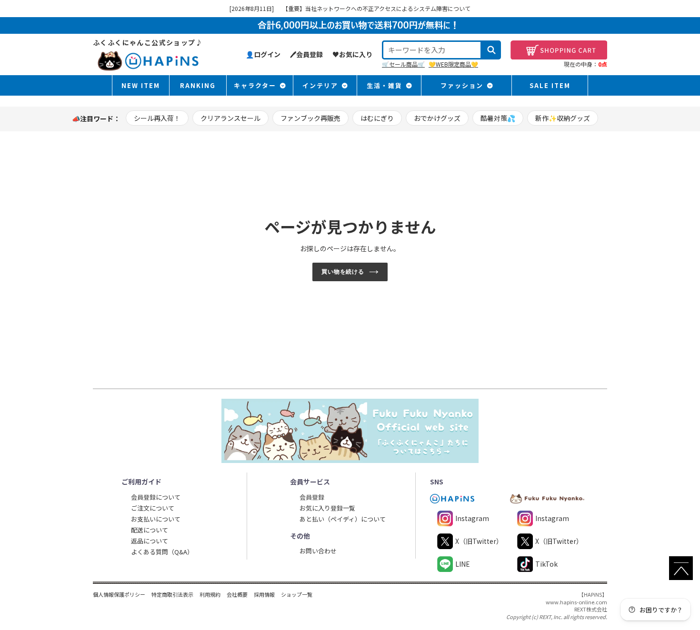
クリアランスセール (230, 118)
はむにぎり (377, 118)
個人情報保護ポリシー (119, 594)
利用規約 (210, 594)
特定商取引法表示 (172, 594)
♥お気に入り (352, 54)
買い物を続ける (343, 271)
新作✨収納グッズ (562, 118)
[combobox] (432, 49)
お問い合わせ (318, 551)
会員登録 (312, 497)
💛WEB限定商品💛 (453, 64)
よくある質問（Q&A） (162, 552)
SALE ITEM (550, 85)
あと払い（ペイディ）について (343, 519)
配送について (149, 530)
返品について (149, 541)
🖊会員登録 (306, 54)
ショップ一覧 (296, 594)
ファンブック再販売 (310, 118)
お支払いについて (155, 519)
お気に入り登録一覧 (327, 508)
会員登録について (155, 497)
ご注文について (152, 508)
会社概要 (237, 594)
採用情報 (264, 594)
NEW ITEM (140, 85)
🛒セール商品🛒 (403, 64)
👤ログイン (263, 54)
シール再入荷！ (157, 118)
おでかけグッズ (437, 118)
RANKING (198, 85)
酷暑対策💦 (497, 118)
